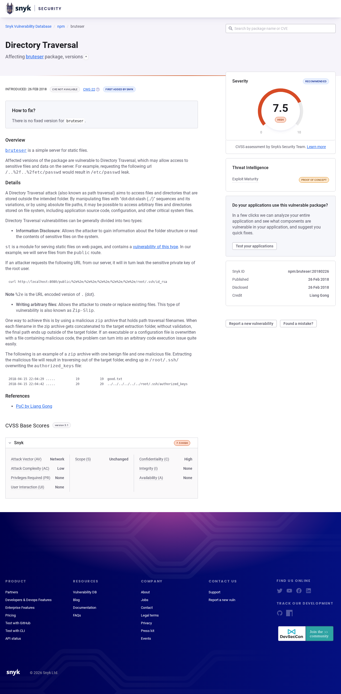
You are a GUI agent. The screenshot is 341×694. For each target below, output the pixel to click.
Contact (147, 608)
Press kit (147, 631)
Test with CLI (15, 631)
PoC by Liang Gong (34, 406)
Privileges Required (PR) (30, 478)
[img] (97, 89)
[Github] (280, 614)
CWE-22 (89, 89)
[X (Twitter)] (280, 592)
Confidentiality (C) (154, 459)
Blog (76, 600)
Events (146, 638)
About (145, 592)
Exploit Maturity (245, 179)
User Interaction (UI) (27, 487)
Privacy (146, 623)
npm (61, 26)
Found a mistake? (298, 323)
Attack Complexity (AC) (30, 468)
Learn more (316, 147)
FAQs (77, 615)
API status (13, 638)
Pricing (10, 615)
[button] (102, 443)
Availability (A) (151, 478)
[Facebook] (299, 592)
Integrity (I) (148, 468)
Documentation (84, 608)
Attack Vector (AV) (26, 459)
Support (214, 592)
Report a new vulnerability (251, 323)
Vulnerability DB (85, 592)
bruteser (35, 56)
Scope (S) (83, 459)
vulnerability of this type (155, 246)
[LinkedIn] (308, 592)
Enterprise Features (20, 608)
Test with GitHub (17, 623)
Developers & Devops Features (28, 600)
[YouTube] (289, 592)
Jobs (144, 600)
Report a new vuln (222, 600)
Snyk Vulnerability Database (28, 26)
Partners (11, 592)
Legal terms (150, 615)
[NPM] (289, 614)
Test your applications (254, 246)
